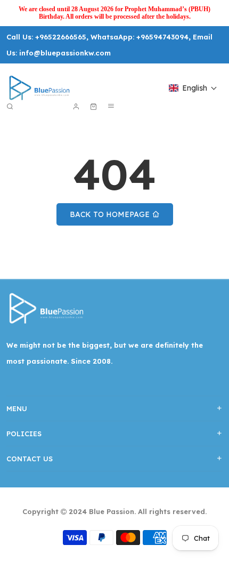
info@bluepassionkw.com (65, 53)
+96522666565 (60, 37)
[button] (193, 88)
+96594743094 (162, 37)
